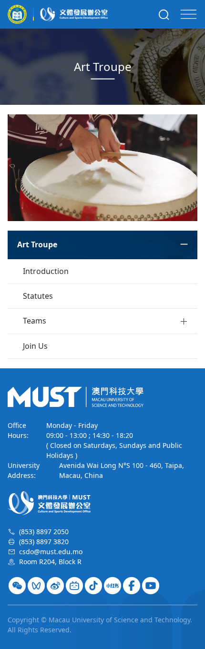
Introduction (46, 271)
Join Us (35, 346)
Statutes (38, 296)
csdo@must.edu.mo (50, 551)
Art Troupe (37, 244)
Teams (34, 320)
